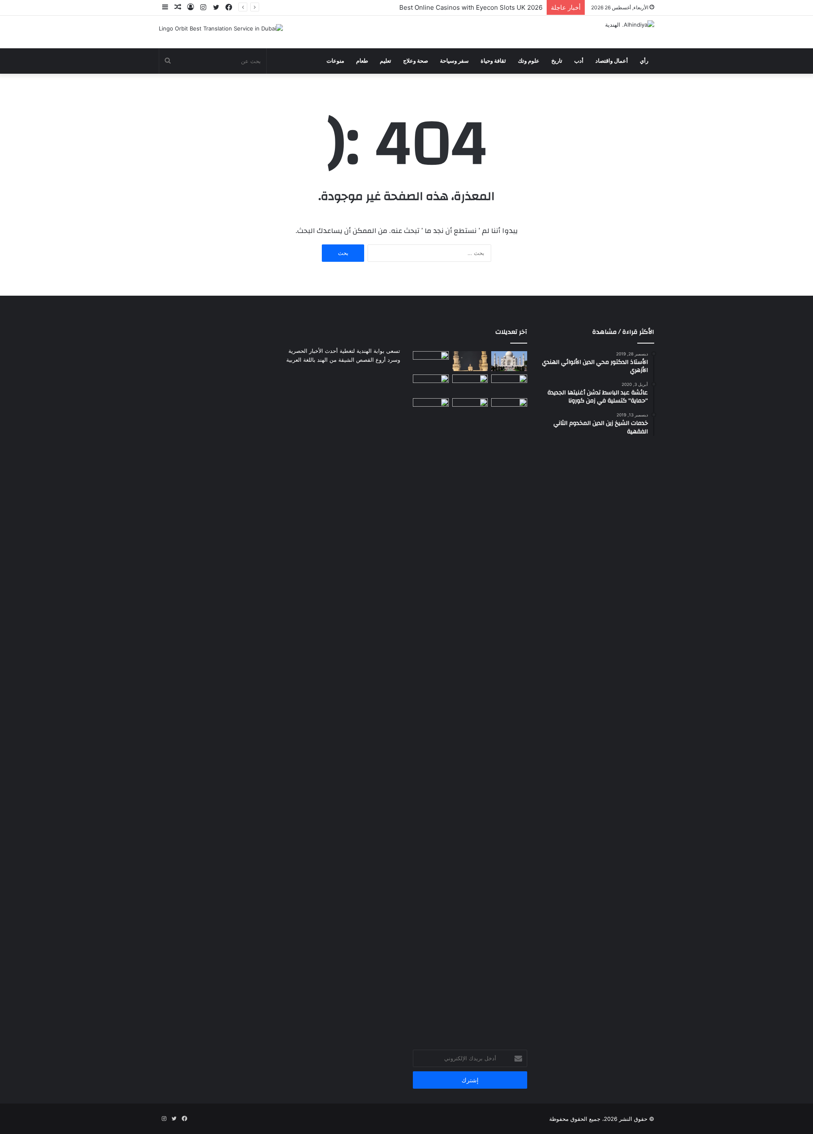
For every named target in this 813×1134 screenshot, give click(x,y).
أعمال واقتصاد (611, 61)
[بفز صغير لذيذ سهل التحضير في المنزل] (431, 408)
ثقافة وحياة (493, 61)
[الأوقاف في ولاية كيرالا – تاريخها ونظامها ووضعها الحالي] (431, 361)
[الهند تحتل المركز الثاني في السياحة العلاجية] (431, 384)
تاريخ (556, 61)
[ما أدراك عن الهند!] (509, 361)
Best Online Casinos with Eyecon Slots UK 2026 (470, 7)
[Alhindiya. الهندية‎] (629, 24)
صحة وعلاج (415, 61)
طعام (362, 61)
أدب (578, 61)
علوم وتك (528, 61)
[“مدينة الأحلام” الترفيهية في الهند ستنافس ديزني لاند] (470, 384)
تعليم (385, 61)
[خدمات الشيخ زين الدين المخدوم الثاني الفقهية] (509, 384)
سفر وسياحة (454, 61)
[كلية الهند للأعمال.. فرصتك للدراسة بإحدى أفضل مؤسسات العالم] (470, 408)
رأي (644, 61)
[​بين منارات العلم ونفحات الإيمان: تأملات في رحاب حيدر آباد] (470, 361)
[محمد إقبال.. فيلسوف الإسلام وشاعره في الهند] (509, 716)
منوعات (335, 61)
